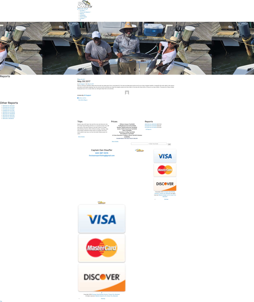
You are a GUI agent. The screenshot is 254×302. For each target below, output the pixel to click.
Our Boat (82, 10)
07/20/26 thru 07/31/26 (8, 107)
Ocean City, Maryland (112, 296)
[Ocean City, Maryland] (102, 202)
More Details (81, 136)
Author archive (82, 98)
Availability (82, 15)
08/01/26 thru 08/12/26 (8, 105)
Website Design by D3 (100, 296)
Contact (82, 18)
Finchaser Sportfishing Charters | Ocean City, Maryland (106, 294)
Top (1, 301)
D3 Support (82, 84)
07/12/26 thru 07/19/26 (8, 109)
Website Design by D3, (164, 195)
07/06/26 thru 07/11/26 (8, 110)
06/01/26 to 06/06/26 (8, 118)
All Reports (148, 129)
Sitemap (166, 199)
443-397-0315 (82, 9)
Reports (82, 13)
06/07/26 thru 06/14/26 (9, 117)
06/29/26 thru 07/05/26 (9, 112)
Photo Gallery (83, 16)
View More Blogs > (83, 100)
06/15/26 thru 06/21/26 (8, 115)
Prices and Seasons (85, 12)
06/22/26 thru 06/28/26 (9, 113)
